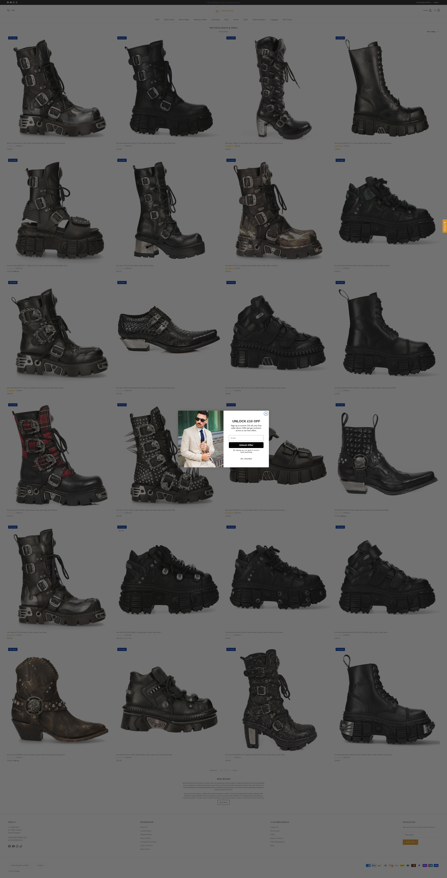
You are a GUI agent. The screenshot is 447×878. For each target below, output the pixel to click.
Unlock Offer (246, 445)
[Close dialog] (266, 414)
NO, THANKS (246, 459)
